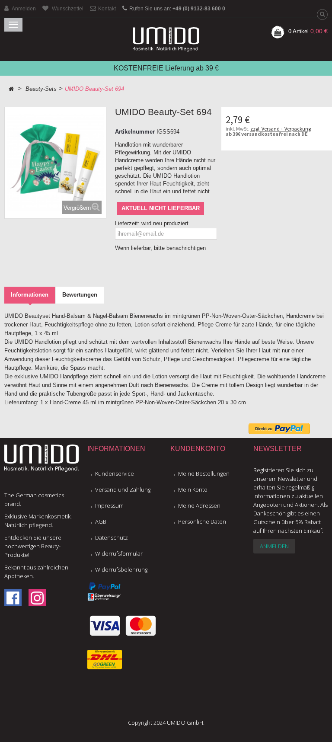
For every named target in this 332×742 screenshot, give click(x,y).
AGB (100, 521)
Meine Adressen (199, 505)
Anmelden (274, 546)
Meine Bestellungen (204, 473)
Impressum (109, 505)
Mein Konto (193, 489)
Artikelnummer (135, 131)
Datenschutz (111, 537)
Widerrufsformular (119, 553)
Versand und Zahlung (122, 489)
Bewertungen (79, 294)
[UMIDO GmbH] (166, 39)
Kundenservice (114, 473)
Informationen (29, 294)
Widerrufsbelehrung (121, 569)
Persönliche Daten (202, 521)
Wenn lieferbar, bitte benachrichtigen (160, 248)
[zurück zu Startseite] (11, 89)
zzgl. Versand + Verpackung (280, 128)
